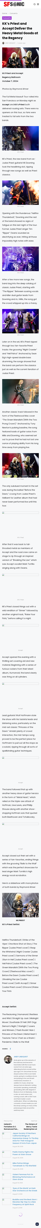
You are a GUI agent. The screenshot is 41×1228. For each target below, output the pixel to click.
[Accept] (20, 636)
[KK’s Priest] (20, 138)
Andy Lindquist (10, 43)
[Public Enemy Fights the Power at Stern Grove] (6, 1154)
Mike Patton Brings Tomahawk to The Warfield (24, 1164)
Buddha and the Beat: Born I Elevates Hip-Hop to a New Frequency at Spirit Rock (25, 1202)
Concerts (13, 13)
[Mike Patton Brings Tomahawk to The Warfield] (6, 1165)
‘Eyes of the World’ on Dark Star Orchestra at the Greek (25, 1189)
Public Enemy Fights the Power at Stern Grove (23, 1153)
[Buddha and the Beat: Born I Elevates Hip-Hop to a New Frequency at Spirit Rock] (6, 1201)
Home (4, 13)
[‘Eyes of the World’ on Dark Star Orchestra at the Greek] (6, 1190)
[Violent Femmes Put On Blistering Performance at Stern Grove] (6, 1176)
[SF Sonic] (14, 4)
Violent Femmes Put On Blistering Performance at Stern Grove (24, 1177)
